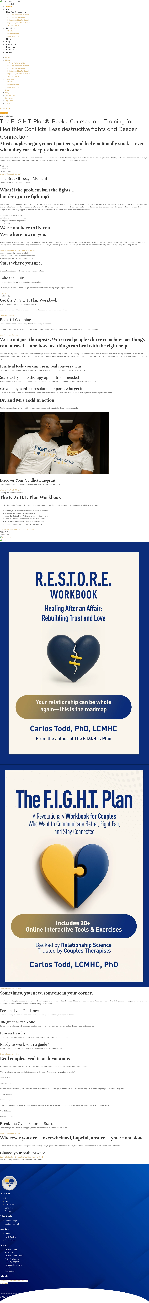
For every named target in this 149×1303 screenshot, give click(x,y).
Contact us (11, 44)
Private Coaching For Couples (18, 20)
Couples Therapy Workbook (18, 15)
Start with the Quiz (7, 1157)
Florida (10, 31)
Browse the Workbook (23, 1157)
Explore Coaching (38, 1157)
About (9, 9)
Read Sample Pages (26, 529)
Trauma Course (13, 26)
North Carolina (13, 34)
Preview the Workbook (8, 529)
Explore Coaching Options (9, 1054)
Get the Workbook (7, 315)
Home (9, 7)
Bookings (10, 47)
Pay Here (10, 50)
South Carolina (13, 36)
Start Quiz (4, 293)
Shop (8, 39)
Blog (8, 42)
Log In (9, 52)
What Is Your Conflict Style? (10, 174)
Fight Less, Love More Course (18, 23)
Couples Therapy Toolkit (16, 18)
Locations (10, 28)
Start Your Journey (28, 250)
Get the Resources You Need (11, 988)
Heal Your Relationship (16, 12)
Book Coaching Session (9, 335)
